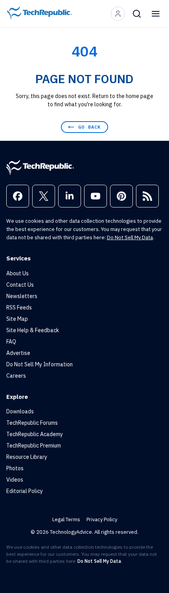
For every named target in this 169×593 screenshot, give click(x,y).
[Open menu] (156, 14)
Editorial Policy (24, 491)
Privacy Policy (101, 519)
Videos (14, 479)
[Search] (137, 14)
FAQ (11, 341)
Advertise (18, 353)
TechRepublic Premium (33, 445)
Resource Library (26, 456)
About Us (17, 273)
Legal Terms (66, 519)
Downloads (20, 411)
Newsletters (21, 296)
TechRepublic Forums (32, 422)
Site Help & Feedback (32, 330)
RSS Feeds (19, 307)
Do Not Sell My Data (130, 237)
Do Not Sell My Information (39, 364)
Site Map (17, 318)
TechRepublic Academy (34, 434)
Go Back (89, 127)
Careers (16, 375)
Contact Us (20, 284)
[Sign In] (118, 14)
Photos (15, 468)
